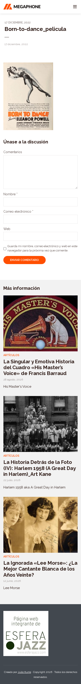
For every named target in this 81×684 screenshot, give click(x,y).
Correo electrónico (18, 211)
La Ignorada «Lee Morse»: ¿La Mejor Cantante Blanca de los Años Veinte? (40, 569)
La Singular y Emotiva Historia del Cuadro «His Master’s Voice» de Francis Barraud (38, 367)
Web (6, 229)
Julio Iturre (24, 672)
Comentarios (12, 152)
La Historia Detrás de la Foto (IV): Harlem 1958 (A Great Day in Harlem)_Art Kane (39, 468)
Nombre (10, 194)
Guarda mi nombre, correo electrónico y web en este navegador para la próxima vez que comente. (42, 248)
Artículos (11, 355)
